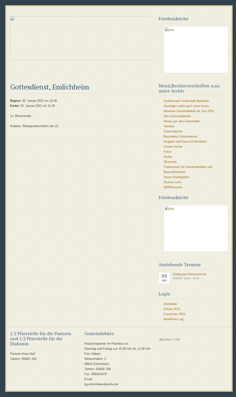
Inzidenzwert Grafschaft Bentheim (186, 101)
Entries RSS (172, 309)
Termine (169, 126)
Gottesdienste (173, 131)
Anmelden (170, 304)
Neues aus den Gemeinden (182, 121)
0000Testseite (173, 187)
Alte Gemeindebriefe (177, 116)
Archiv (168, 156)
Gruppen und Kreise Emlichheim (185, 141)
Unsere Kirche (173, 146)
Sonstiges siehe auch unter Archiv (186, 106)
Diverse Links (173, 182)
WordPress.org (173, 319)
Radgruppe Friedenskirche (189, 274)
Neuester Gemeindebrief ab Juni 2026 (189, 111)
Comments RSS (174, 314)
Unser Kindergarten (176, 177)
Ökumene (170, 162)
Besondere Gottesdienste (181, 136)
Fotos (167, 151)
